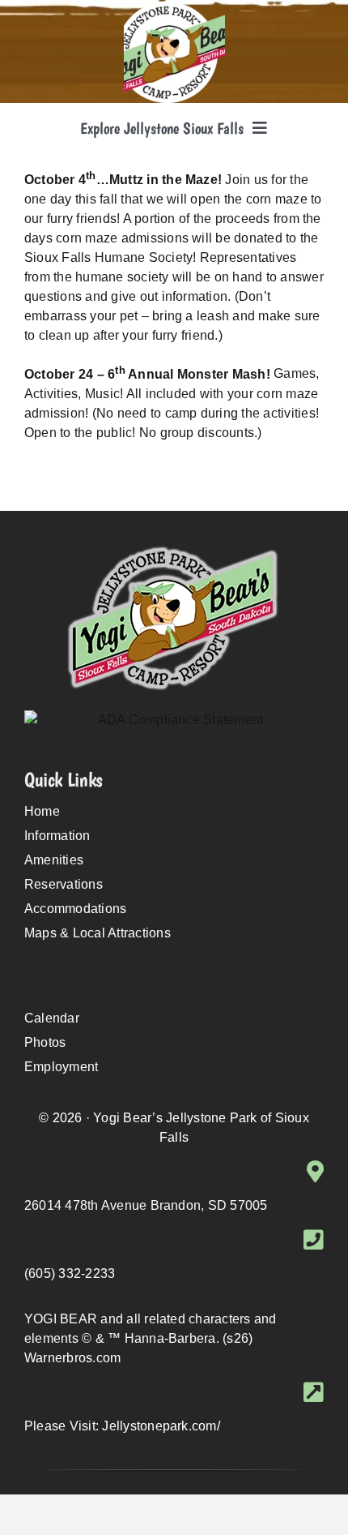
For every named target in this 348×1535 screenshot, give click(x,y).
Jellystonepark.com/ (161, 1426)
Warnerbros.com (72, 1358)
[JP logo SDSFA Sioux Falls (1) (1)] (174, 8)
